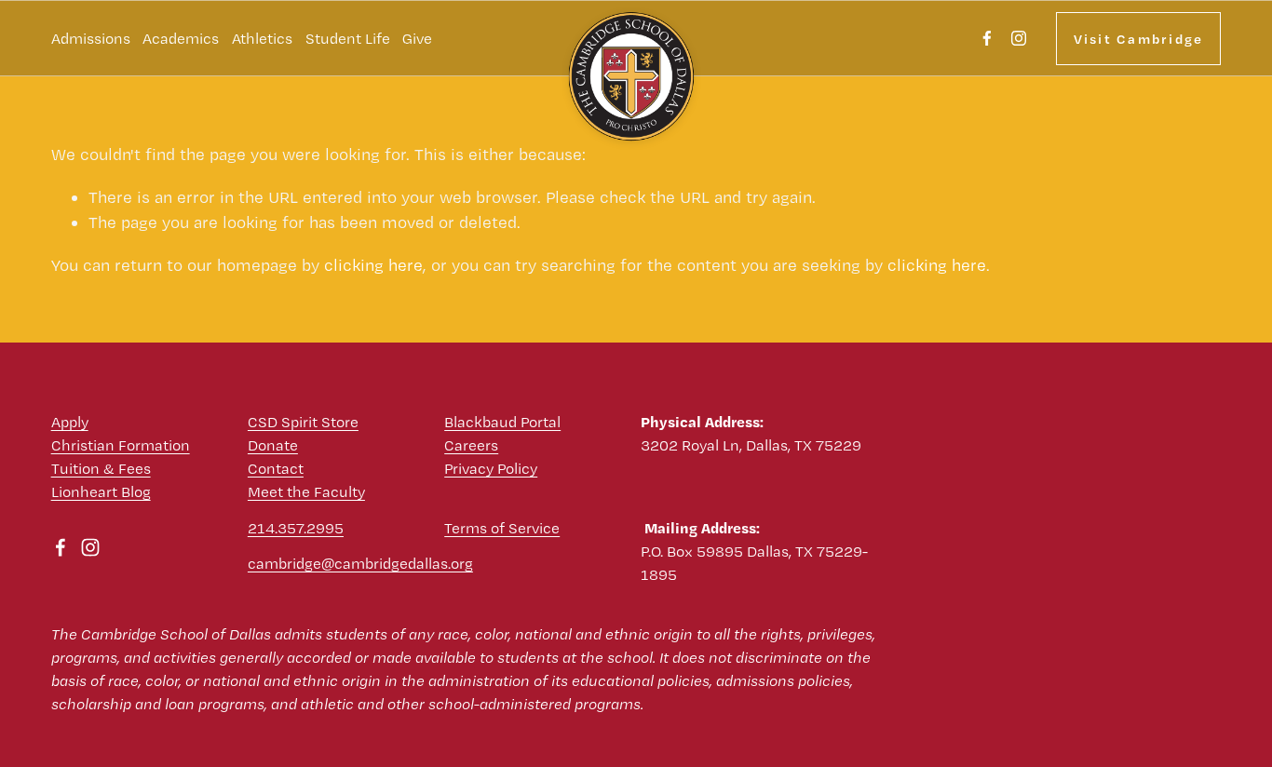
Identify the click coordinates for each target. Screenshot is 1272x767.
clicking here (373, 265)
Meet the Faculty (306, 491)
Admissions (90, 38)
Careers (471, 445)
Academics (180, 38)
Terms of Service (502, 527)
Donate (273, 445)
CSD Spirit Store (303, 421)
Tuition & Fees (101, 468)
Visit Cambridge (1139, 38)
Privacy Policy (490, 468)
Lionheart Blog (101, 491)
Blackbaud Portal (502, 421)
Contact (276, 468)
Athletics (262, 38)
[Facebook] (987, 38)
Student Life (347, 38)
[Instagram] (1018, 38)
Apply (69, 421)
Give (417, 38)
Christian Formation (120, 445)
